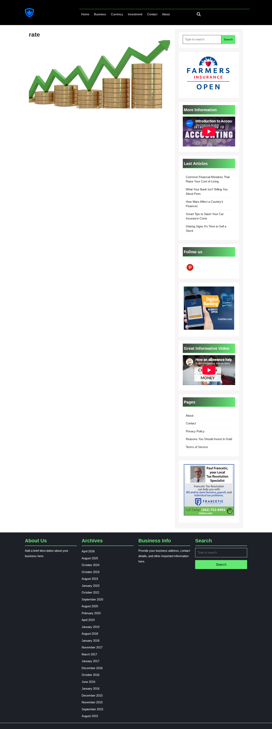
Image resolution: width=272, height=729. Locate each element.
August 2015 (90, 716)
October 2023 (90, 572)
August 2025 (90, 558)
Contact (152, 14)
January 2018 (90, 640)
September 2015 (92, 709)
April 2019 (88, 620)
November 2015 (92, 702)
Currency (117, 14)
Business (100, 14)
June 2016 (88, 681)
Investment (135, 14)
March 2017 (89, 654)
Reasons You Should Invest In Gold (209, 439)
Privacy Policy (195, 431)
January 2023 (90, 585)
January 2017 (90, 661)
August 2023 (90, 578)
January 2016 (90, 688)
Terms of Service (197, 447)
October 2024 (90, 565)
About (166, 14)
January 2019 (90, 627)
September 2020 (92, 599)
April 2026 (88, 551)
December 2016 (92, 668)
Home (85, 14)
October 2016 (90, 674)
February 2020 (91, 613)
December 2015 (92, 695)
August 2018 (90, 633)
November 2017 (92, 647)
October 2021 (90, 592)
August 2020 (90, 606)
